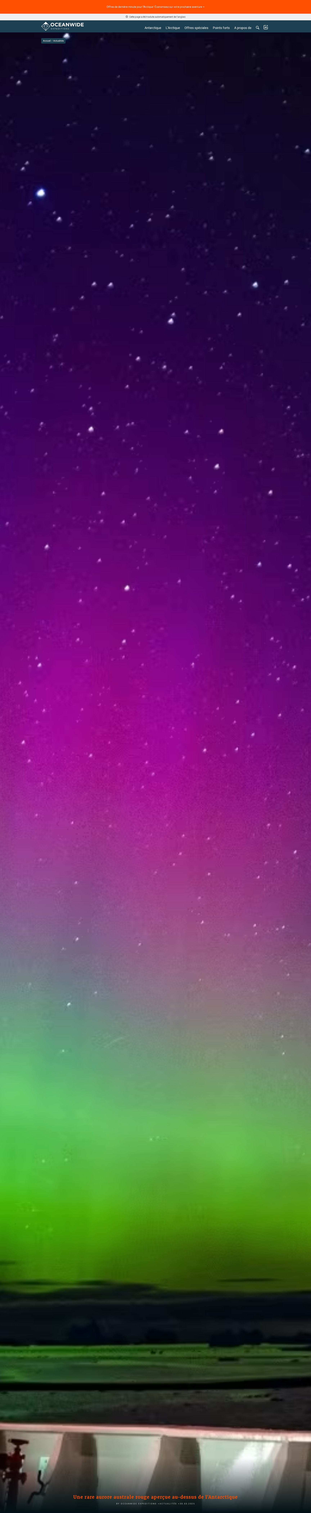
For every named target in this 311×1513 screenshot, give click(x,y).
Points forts (221, 28)
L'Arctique (173, 28)
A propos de (242, 28)
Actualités (168, 1503)
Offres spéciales (196, 28)
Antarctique (153, 28)
